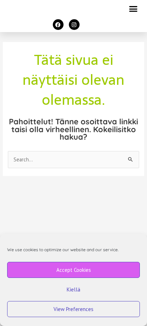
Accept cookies (73, 270)
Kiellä (73, 289)
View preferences (73, 309)
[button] (133, 9)
